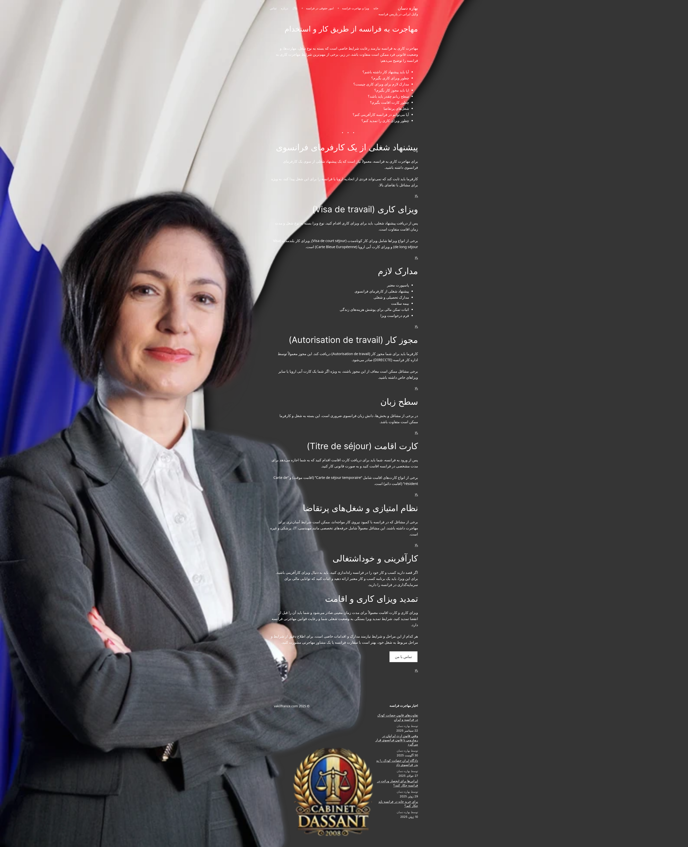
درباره (284, 8)
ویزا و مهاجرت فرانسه (355, 8)
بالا (416, 196)
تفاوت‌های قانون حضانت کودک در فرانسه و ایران (397, 717)
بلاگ (294, 8)
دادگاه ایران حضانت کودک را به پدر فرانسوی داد (397, 763)
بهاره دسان (408, 8)
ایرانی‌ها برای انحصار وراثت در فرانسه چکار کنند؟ (397, 783)
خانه (375, 8)
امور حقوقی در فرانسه (320, 8)
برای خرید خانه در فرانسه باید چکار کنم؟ (398, 804)
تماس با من (403, 657)
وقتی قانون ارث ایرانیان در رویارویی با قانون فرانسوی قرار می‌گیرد (396, 740)
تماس (273, 8)
